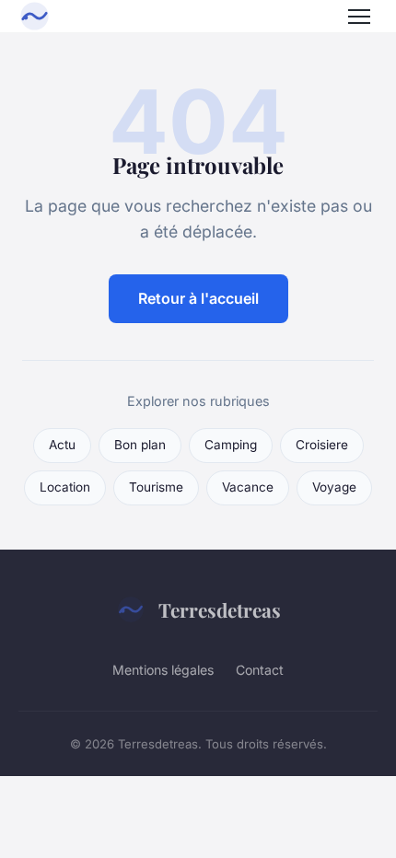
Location (65, 487)
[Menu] (359, 16)
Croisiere (322, 444)
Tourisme (156, 487)
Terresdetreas (219, 609)
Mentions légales (163, 670)
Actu (62, 444)
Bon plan (140, 444)
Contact (260, 670)
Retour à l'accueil (198, 298)
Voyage (334, 487)
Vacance (248, 487)
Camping (230, 444)
